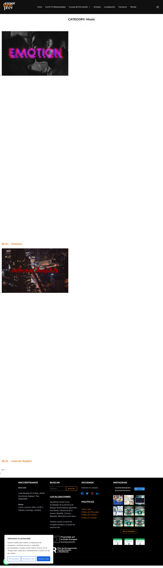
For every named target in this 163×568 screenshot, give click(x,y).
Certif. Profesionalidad (55, 7)
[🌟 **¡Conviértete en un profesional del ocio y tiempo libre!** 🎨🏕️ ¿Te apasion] (118, 500)
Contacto (122, 7)
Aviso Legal (86, 509)
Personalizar (14, 559)
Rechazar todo (29, 559)
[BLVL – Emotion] (35, 75)
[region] (28, 549)
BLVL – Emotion (12, 243)
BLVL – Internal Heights (17, 461)
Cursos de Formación (78, 7)
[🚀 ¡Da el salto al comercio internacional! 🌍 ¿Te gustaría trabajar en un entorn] (129, 500)
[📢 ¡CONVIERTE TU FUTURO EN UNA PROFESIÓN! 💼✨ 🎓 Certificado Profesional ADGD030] (118, 511)
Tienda (133, 7)
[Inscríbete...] (140, 500)
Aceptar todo (43, 559)
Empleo (97, 7)
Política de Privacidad (90, 512)
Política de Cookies (89, 515)
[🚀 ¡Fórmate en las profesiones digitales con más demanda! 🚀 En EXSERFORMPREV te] (129, 511)
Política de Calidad (89, 518)
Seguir (139, 489)
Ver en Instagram (129, 531)
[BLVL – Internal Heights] (35, 292)
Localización (109, 7)
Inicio (39, 7)
